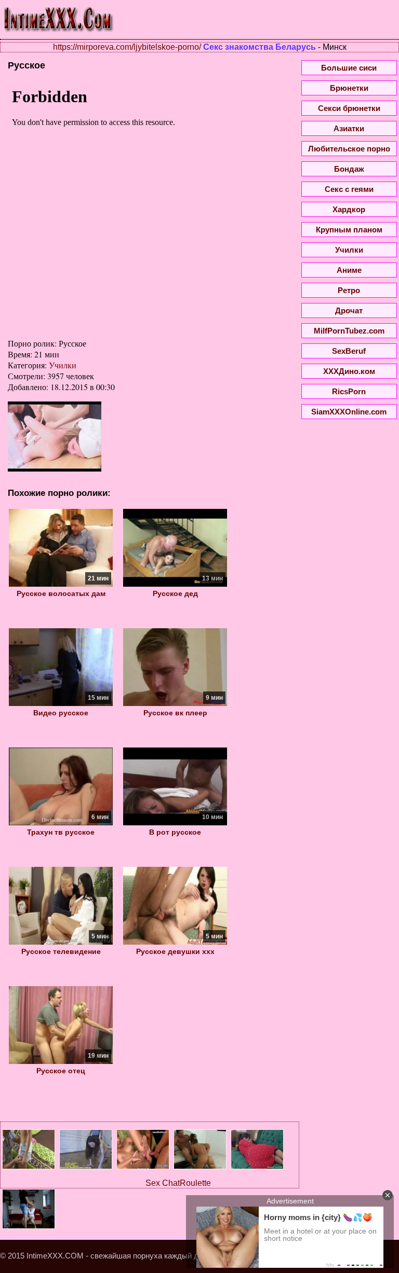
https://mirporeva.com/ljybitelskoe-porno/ (127, 47)
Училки (62, 364)
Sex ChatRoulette (178, 1183)
